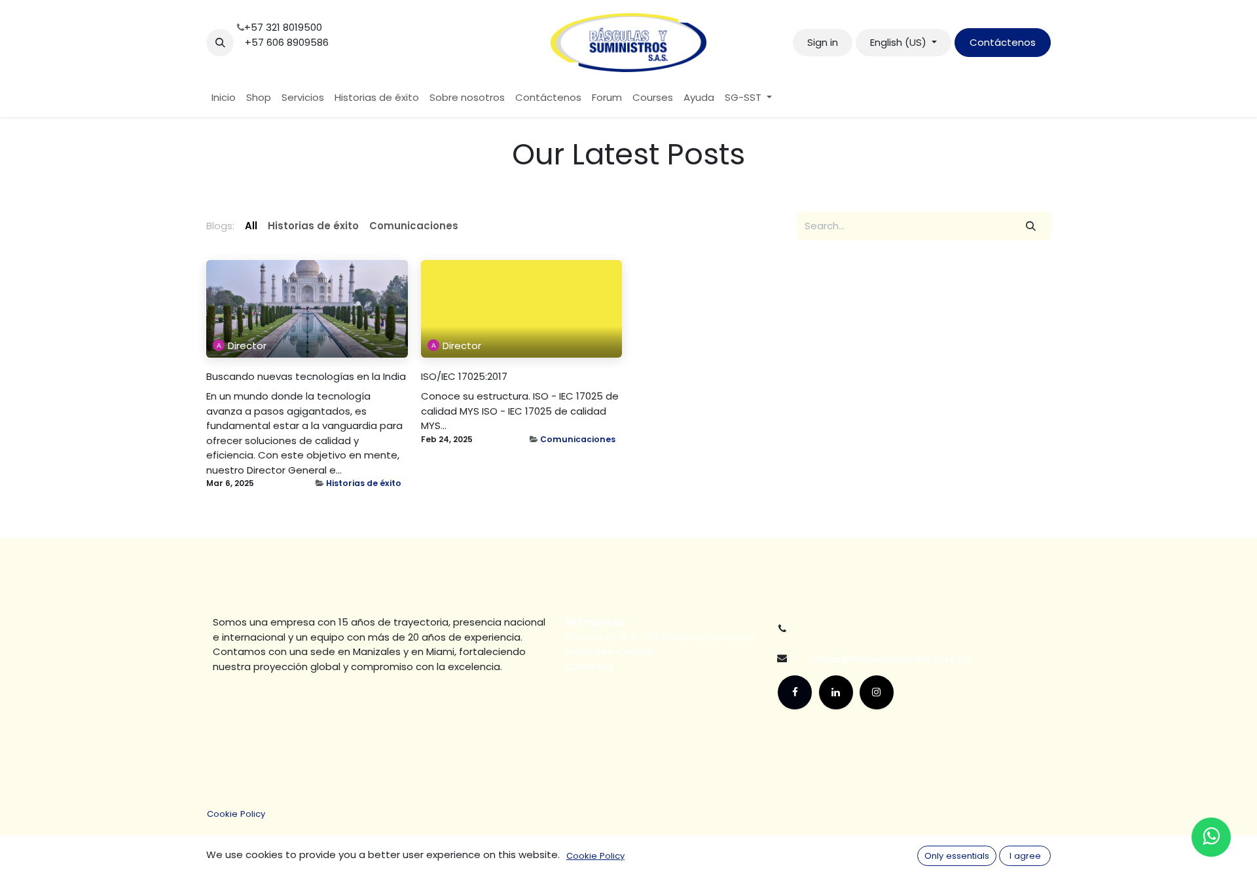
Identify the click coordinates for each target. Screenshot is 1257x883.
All (251, 226)
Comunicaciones (577, 439)
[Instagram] (877, 692)
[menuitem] (223, 98)
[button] (220, 42)
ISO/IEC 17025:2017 (464, 377)
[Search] (1031, 226)
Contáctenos (1003, 42)
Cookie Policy (236, 814)
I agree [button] (1025, 856)
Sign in (822, 42)
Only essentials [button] (956, 856)
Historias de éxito (363, 483)
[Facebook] (795, 692)
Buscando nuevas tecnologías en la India (306, 377)
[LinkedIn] (836, 692)
